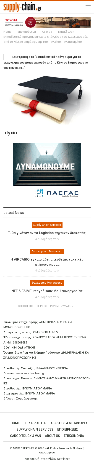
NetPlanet (63, 459)
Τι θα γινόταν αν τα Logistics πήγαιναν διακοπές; (47, 233)
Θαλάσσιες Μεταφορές (47, 282)
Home (15, 423)
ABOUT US (52, 436)
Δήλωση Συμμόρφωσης (20, 398)
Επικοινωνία (74, 436)
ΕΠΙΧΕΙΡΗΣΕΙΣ (67, 429)
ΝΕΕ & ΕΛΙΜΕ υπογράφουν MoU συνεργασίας (47, 291)
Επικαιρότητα (35, 423)
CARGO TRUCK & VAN (25, 436)
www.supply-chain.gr (30, 373)
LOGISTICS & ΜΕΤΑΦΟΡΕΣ (69, 423)
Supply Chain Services (47, 224)
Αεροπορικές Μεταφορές (47, 251)
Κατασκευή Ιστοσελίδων (41, 459)
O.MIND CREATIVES (22, 448)
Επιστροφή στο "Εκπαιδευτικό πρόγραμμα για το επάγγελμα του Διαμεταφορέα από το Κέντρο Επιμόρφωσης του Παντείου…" (45, 62)
